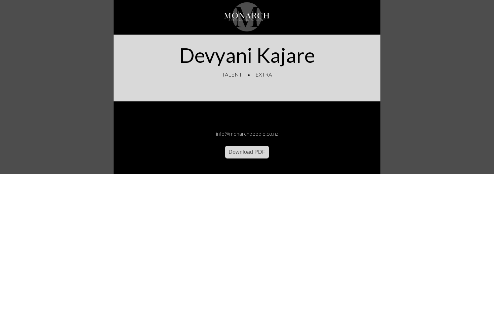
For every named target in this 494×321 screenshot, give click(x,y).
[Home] (247, 17)
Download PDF (247, 152)
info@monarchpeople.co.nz (247, 133)
